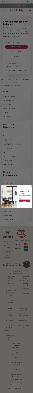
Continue (24, 201)
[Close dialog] (31, 186)
